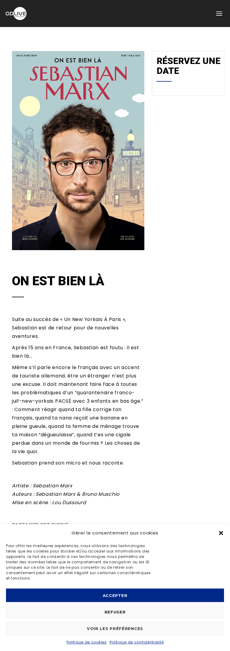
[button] (221, 533)
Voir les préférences (115, 628)
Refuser (115, 612)
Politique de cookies (86, 642)
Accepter (115, 595)
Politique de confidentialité (137, 642)
